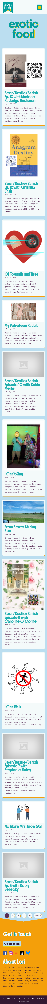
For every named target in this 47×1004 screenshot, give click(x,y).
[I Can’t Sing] (23, 457)
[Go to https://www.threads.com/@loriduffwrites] (22, 953)
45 (30, 916)
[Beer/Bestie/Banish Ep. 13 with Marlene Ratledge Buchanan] (23, 86)
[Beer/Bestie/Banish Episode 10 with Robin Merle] (23, 383)
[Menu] (39, 7)
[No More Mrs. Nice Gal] (23, 825)
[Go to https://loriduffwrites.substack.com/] (16, 953)
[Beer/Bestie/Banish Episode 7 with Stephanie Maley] (23, 765)
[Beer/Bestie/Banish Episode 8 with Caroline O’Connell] (23, 604)
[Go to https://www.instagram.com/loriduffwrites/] (11, 953)
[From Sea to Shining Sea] (23, 528)
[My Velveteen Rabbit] (23, 324)
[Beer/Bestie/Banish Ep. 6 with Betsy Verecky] (23, 882)
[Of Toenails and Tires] (23, 258)
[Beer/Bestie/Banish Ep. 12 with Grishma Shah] (23, 172)
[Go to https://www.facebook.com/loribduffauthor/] (5, 953)
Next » (38, 916)
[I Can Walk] (23, 690)
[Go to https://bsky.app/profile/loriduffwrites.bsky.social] (28, 953)
